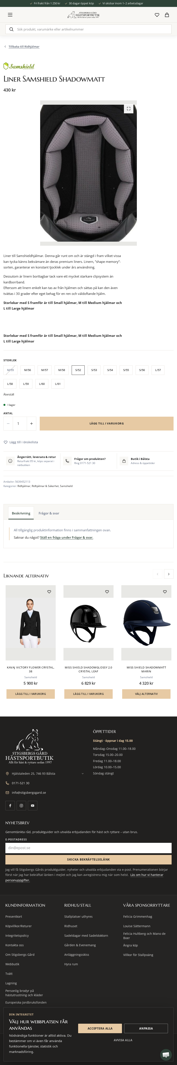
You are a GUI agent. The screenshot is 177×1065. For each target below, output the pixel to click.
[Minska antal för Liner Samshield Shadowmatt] (8, 423)
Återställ (8, 394)
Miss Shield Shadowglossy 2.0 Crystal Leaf (88, 669)
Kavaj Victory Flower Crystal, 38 (30, 669)
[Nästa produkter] (169, 574)
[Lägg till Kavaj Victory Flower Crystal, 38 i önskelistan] (49, 591)
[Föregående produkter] (157, 574)
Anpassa (146, 1028)
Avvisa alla (123, 1040)
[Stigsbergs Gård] (83, 14)
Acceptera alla (100, 1028)
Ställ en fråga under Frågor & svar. (66, 537)
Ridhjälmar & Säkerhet (45, 486)
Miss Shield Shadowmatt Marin (146, 669)
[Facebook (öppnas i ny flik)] (10, 805)
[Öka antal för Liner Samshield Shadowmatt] (31, 423)
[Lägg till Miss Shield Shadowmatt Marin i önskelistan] (165, 591)
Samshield (66, 486)
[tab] (21, 512)
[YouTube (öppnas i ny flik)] (32, 805)
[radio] (10, 370)
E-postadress (16, 839)
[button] (30, 694)
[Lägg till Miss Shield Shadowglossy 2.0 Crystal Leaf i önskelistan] (107, 591)
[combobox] (88, 29)
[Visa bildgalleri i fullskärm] (128, 108)
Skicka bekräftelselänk (88, 859)
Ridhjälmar (23, 486)
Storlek (10, 360)
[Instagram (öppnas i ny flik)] (21, 805)
